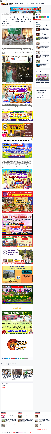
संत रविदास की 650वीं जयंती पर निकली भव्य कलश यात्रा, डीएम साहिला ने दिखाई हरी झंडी (27, 376)
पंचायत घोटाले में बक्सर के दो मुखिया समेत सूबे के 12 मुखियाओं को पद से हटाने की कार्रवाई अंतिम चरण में (44, 25)
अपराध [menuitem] (37, 3)
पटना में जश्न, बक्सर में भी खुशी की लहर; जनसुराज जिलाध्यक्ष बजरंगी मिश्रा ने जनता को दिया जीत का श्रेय (44, 61)
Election (38, 97)
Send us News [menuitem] (42, 3)
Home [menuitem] (17, 3)
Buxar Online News (4, 25)
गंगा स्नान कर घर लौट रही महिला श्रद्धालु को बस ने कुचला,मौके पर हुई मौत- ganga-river (44, 415)
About (8, 0)
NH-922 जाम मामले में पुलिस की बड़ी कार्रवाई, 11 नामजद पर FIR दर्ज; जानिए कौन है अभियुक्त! (44, 56)
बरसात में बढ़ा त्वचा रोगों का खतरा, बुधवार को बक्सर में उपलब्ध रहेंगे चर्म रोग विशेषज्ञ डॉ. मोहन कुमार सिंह (44, 47)
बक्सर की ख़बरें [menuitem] (21, 3)
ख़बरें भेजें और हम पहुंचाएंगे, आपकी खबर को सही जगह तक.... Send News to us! (42, 83)
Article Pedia (46, 429)
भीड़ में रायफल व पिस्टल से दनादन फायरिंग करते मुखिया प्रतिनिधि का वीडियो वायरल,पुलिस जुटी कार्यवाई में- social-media (10, 415)
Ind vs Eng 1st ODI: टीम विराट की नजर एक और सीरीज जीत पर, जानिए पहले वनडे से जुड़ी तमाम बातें (27, 420)
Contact (12, 0)
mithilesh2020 (39, 429)
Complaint (45, 95)
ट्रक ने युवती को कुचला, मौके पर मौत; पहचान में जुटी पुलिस (44, 34)
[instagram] (50, 1)
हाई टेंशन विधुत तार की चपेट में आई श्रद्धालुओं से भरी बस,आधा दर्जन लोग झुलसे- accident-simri (44, 420)
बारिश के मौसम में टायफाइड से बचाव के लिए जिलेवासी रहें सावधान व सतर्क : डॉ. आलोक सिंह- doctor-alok (10, 420)
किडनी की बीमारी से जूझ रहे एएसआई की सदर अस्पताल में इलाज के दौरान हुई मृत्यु (43, 65)
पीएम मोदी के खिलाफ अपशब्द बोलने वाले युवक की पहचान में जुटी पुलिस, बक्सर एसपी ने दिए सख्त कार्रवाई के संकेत (44, 52)
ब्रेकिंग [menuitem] (33, 3)
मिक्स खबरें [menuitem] (27, 3)
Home (4, 0)
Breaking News (39, 92)
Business (43, 92)
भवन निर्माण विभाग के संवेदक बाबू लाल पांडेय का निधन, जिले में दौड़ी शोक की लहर (44, 43)
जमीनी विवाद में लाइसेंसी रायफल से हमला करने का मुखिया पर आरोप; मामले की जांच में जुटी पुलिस (44, 38)
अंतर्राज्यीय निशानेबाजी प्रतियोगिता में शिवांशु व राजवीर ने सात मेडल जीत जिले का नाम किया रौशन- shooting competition (27, 415)
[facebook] (45, 1)
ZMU (42, 429)
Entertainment (42, 97)
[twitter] (48, 1)
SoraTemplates (20, 432)
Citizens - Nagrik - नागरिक (40, 95)
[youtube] (46, 1)
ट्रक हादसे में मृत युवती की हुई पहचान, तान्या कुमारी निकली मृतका (44, 29)
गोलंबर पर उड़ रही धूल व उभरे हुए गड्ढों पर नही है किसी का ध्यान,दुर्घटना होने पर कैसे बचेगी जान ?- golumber (10, 424)
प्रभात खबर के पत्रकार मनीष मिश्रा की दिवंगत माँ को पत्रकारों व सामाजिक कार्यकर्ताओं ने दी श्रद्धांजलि (6, 376)
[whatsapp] (42, 17)
